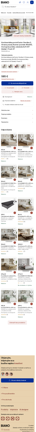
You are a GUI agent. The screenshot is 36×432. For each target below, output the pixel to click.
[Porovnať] (14, 138)
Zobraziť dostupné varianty (9, 71)
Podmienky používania (27, 429)
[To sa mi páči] (14, 134)
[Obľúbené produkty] (24, 2)
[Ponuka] (32, 2)
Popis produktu (6, 114)
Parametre (4, 122)
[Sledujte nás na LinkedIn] (17, 418)
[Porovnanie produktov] (20, 2)
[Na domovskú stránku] (5, 2)
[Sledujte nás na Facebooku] (7, 418)
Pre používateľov (8, 393)
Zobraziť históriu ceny (7, 79)
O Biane (5, 387)
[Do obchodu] (12, 28)
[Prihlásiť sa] (27, 2)
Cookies (31, 425)
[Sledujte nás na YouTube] (12, 418)
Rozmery (4, 118)
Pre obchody (7, 399)
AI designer (24, 409)
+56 (28, 65)
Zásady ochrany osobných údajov (23, 427)
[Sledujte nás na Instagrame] (3, 418)
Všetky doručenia (25, 100)
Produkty (4, 409)
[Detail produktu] (15, 148)
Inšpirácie (14, 409)
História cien (5, 110)
